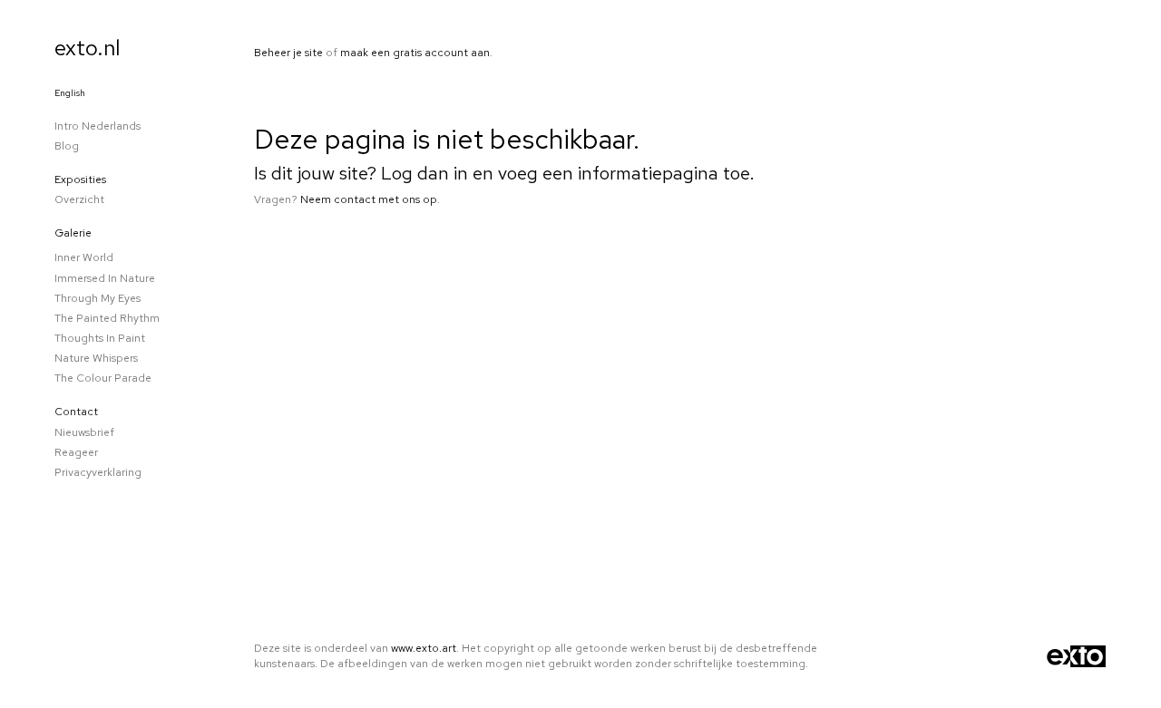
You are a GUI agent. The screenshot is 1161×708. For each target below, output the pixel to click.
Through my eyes (97, 298)
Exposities (80, 179)
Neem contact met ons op (368, 199)
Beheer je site (288, 52)
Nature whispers (96, 358)
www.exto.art (423, 648)
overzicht (79, 199)
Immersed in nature (104, 278)
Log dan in (424, 173)
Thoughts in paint (99, 338)
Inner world (83, 257)
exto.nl (87, 48)
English (69, 93)
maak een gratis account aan (415, 52)
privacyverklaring (97, 472)
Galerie (73, 233)
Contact (76, 411)
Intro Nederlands (97, 126)
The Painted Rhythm (107, 318)
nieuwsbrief (84, 432)
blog (66, 146)
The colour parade (102, 378)
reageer (76, 452)
